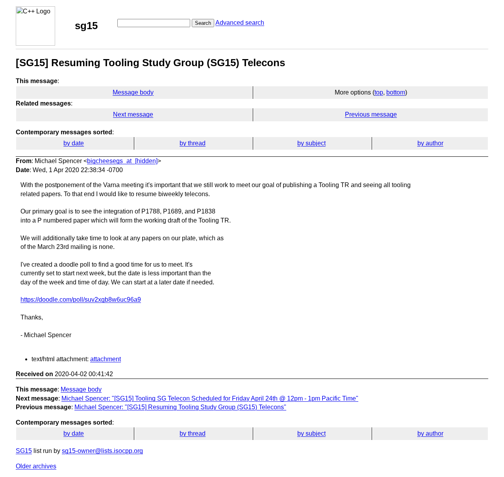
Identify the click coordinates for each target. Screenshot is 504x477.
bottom (395, 92)
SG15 (24, 450)
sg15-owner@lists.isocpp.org (102, 450)
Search (203, 23)
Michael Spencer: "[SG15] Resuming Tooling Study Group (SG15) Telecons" (180, 407)
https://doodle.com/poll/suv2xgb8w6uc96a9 (80, 299)
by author (430, 143)
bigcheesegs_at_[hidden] (122, 161)
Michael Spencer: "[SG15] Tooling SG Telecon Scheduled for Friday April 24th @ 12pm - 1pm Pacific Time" (209, 398)
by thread (193, 143)
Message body (133, 92)
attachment (105, 359)
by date (73, 143)
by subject (311, 143)
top (378, 92)
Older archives (36, 466)
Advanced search (239, 22)
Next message (133, 114)
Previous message (371, 114)
